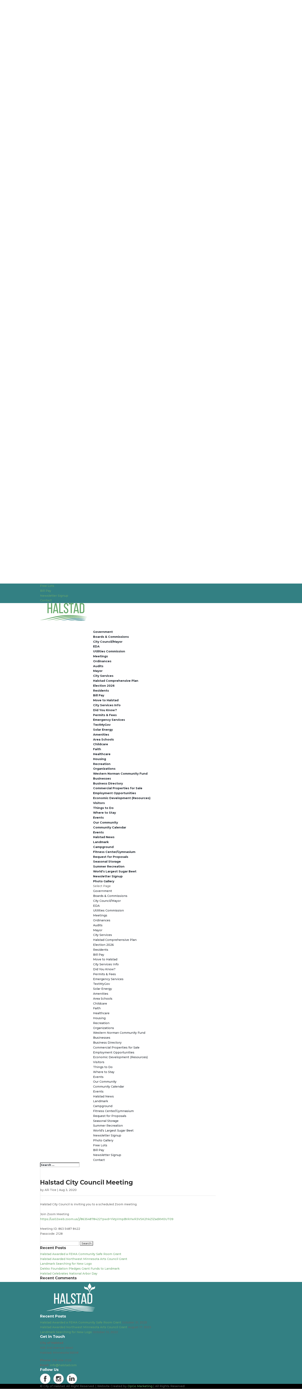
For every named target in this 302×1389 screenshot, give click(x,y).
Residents (100, 950)
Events (98, 817)
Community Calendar (109, 827)
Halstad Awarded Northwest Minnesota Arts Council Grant (83, 1259)
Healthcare (102, 754)
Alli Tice (50, 1190)
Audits (98, 666)
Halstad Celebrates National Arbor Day (68, 1273)
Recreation (102, 764)
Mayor (98, 671)
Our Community (104, 1081)
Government (102, 891)
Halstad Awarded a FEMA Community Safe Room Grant (80, 1254)
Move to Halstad (106, 700)
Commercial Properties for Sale (117, 788)
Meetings (100, 656)
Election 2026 (104, 686)
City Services (103, 676)
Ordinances (102, 661)
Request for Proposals (110, 857)
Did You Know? (105, 710)
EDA (96, 646)
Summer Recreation (108, 866)
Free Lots (47, 586)
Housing (99, 759)
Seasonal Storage (107, 861)
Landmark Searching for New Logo (66, 1264)
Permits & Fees (105, 715)
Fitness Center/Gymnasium (114, 852)
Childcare (100, 744)
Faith (97, 749)
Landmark (101, 842)
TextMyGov (102, 725)
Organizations (104, 769)
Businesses (101, 1037)
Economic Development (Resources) (121, 798)
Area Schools (103, 739)
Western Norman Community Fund (120, 773)
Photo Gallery (103, 881)
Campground (103, 847)
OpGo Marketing (140, 1386)
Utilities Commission (109, 651)
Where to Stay (104, 812)
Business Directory (108, 783)
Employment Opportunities (114, 793)
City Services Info (107, 705)
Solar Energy (103, 729)
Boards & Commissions (111, 637)
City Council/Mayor (107, 642)
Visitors (98, 1062)
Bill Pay (45, 591)
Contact (46, 600)
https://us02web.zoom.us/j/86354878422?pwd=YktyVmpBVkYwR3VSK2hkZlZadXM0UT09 (106, 1219)
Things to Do (103, 808)
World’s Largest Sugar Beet (114, 871)
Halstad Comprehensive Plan (115, 681)
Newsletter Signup (54, 596)
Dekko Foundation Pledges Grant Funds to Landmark (80, 1268)
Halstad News (103, 837)
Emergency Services (109, 720)
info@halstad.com (63, 1365)
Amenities (100, 994)
